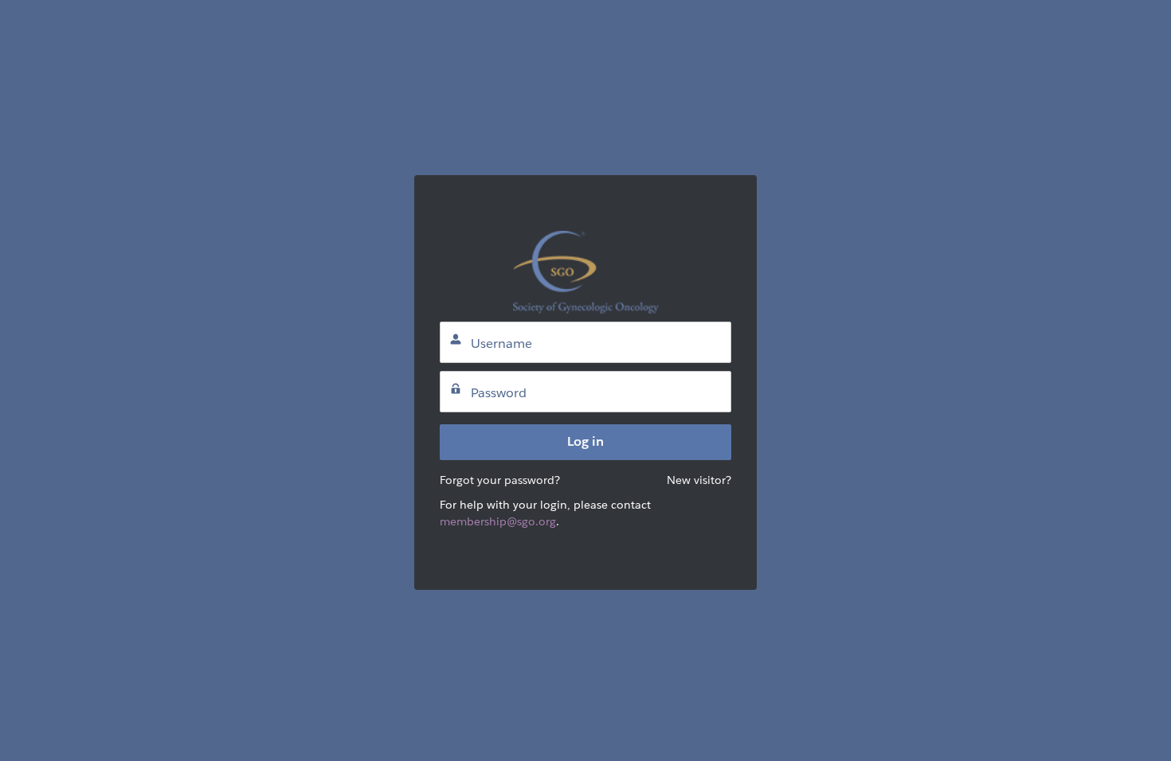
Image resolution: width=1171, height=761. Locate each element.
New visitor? (699, 480)
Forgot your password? (500, 480)
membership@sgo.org (498, 521)
